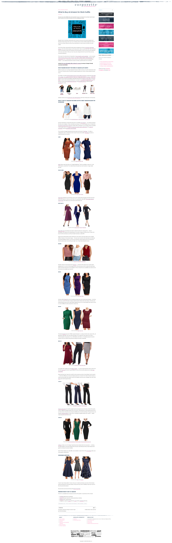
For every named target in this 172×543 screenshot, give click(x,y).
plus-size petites (80, 503)
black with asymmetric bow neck (86, 441)
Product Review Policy (77, 520)
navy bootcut (79, 405)
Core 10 (61, 498)
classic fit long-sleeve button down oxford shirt (77, 126)
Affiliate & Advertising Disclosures (93, 523)
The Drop (85, 131)
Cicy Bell (68, 93)
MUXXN (64, 333)
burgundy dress (76, 227)
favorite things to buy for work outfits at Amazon (76, 75)
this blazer (88, 77)
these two (75, 77)
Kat (59, 9)
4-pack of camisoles (81, 119)
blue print (81, 479)
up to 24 (63, 370)
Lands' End (60, 59)
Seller (59, 164)
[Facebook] (109, 1)
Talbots (80, 57)
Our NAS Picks (81, 1)
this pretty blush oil (82, 81)
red (82, 330)
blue (79, 194)
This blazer (87, 132)
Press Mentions (62, 520)
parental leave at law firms (105, 63)
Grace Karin (60, 197)
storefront (60, 82)
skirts (59, 378)
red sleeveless (83, 261)
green (79, 330)
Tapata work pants (62, 408)
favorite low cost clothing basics (74, 97)
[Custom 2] (107, 1)
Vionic (77, 93)
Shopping (60, 14)
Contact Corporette (63, 525)
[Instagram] (110, 1)
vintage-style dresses (81, 77)
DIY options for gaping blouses (87, 79)
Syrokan (61, 499)
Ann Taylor (77, 57)
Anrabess (62, 496)
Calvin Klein (88, 78)
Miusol (65, 299)
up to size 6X (83, 122)
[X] (113, 1)
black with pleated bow (71, 441)
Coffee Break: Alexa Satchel (90, 508)
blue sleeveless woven (74, 119)
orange (77, 161)
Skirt (84, 365)
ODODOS (82, 500)
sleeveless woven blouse (71, 128)
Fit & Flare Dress (76, 365)
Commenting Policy (91, 520)
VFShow (59, 445)
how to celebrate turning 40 (106, 64)
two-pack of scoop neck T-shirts (64, 125)
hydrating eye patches (71, 81)
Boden (84, 57)
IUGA (75, 500)
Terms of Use (90, 521)
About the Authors (62, 524)
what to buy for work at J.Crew (64, 57)
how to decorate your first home (106, 61)
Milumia (84, 78)
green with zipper (78, 441)
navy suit (81, 227)
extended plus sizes (62, 503)
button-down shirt (87, 119)
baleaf (69, 500)
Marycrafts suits (61, 230)
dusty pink (75, 261)
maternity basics (65, 413)
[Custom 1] (106, 1)
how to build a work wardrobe (82, 56)
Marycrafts (83, 93)
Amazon (72, 57)
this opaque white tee (68, 77)
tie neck (82, 194)
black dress (84, 227)
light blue (79, 161)
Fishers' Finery (92, 93)
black (78, 194)
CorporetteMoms (87, 1)
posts (85, 503)
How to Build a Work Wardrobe (71, 503)
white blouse (79, 261)
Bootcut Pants (81, 365)
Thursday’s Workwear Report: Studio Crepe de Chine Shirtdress (66, 509)
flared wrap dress (76, 488)
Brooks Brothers (89, 57)
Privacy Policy (90, 522)
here (109, 70)
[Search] (112, 10)
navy (82, 161)
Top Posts (61, 521)
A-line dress (88, 450)
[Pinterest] (111, 1)
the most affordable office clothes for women (71, 63)
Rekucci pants (74, 368)
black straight (75, 405)
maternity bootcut (84, 405)
